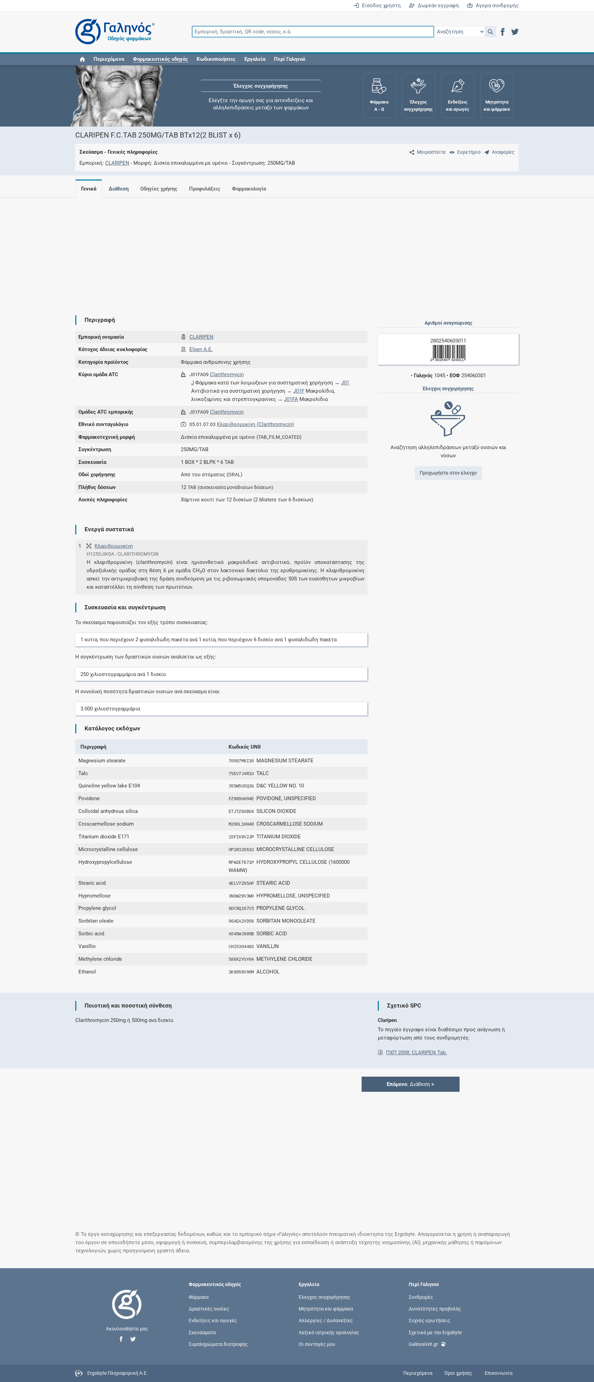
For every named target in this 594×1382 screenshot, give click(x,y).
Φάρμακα (199, 1297)
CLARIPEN (117, 163)
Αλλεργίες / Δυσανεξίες (326, 1320)
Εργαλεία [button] (254, 59)
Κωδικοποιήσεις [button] (216, 59)
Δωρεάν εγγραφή (437, 5)
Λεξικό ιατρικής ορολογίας (329, 1332)
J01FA (291, 399)
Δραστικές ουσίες (209, 1309)
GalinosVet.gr (423, 1344)
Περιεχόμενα (109, 59)
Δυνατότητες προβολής (435, 1309)
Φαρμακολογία (249, 189)
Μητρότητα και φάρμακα (326, 1309)
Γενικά (88, 189)
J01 (345, 383)
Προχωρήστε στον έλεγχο (448, 473)
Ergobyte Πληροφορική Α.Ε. (117, 1372)
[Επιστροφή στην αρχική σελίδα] (127, 1311)
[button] (490, 31)
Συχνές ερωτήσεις (429, 1320)
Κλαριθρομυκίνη (114, 546)
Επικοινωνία (499, 1373)
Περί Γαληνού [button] (289, 59)
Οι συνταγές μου (317, 1344)
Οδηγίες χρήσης (158, 189)
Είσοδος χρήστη (380, 5)
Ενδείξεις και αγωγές (213, 1320)
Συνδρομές (421, 1297)
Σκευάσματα (202, 1332)
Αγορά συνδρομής (496, 5)
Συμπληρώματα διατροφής (218, 1344)
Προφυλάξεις (204, 189)
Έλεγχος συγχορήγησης (261, 86)
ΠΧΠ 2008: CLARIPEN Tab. (416, 1052)
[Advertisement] (276, 251)
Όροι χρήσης (458, 1373)
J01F (298, 391)
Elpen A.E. (201, 349)
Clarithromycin (227, 374)
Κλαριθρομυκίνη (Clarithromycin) (255, 424)
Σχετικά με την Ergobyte (435, 1332)
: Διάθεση (410, 1084)
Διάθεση (119, 189)
